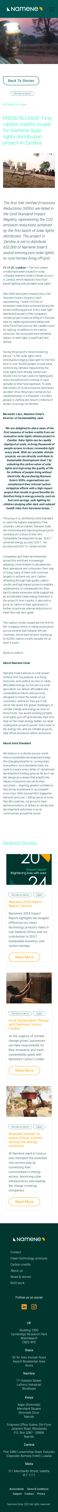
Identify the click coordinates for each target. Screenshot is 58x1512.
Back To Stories (21, 81)
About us (17, 1270)
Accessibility (16, 1489)
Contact (16, 1252)
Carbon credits (21, 1264)
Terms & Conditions (38, 1489)
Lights (39, 894)
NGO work (18, 1282)
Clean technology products (29, 1258)
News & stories (21, 1276)
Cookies (29, 1494)
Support (17, 1494)
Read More (24, 957)
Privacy (41, 1494)
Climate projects (22, 93)
